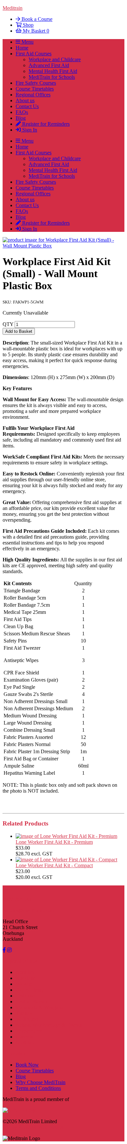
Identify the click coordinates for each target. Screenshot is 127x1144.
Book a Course (36, 19)
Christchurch (29, 1031)
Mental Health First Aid (53, 71)
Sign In (29, 130)
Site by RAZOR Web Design (33, 1127)
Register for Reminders (45, 124)
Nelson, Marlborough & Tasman (49, 1025)
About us (25, 100)
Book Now (27, 1064)
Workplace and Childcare (55, 59)
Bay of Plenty (30, 990)
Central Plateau (31, 1001)
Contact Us (27, 106)
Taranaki (25, 1013)
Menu (27, 42)
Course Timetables (35, 89)
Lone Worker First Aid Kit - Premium (54, 842)
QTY (8, 324)
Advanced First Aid (49, 65)
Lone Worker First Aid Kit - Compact (54, 865)
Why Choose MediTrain (40, 1082)
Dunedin (25, 1036)
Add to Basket (18, 331)
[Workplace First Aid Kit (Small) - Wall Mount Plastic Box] (63, 245)
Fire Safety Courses (36, 83)
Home (22, 47)
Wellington (27, 1019)
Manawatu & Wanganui (40, 1007)
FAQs (22, 112)
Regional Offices (33, 94)
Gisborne (25, 995)
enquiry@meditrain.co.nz (29, 910)
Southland (26, 1042)
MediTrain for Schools (52, 77)
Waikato (24, 984)
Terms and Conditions (38, 1088)
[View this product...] (66, 836)
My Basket (35, 31)
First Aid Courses (33, 53)
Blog (21, 118)
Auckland (26, 978)
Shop (27, 25)
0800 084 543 (17, 899)
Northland (26, 972)
